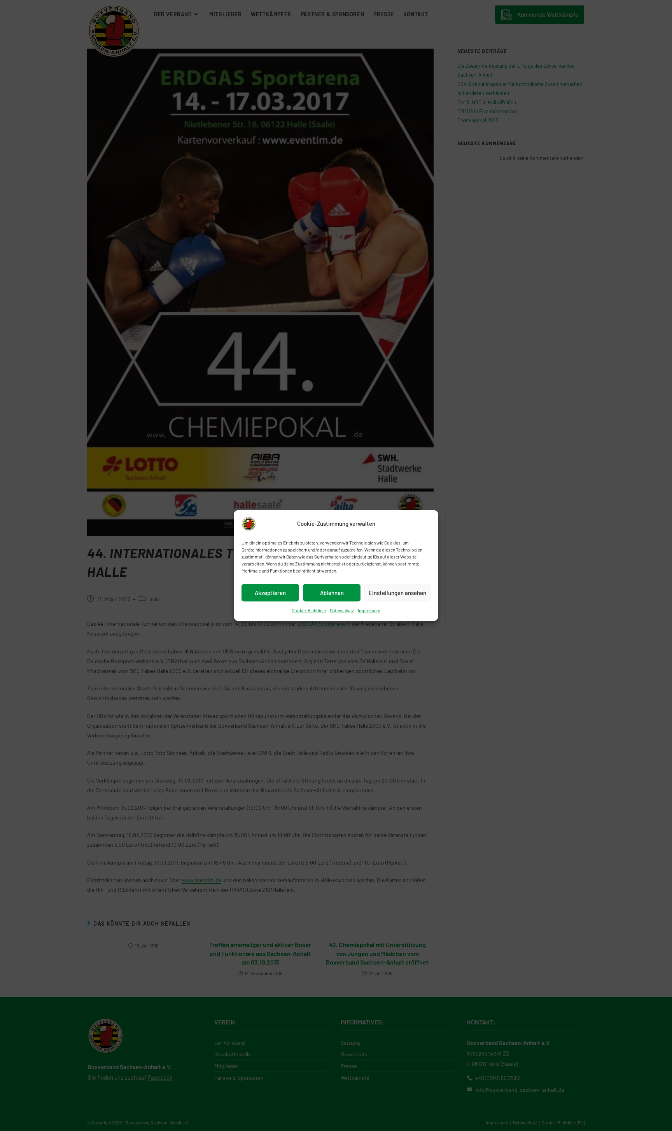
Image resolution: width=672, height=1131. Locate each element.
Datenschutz (342, 610)
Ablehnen (332, 592)
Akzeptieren (270, 592)
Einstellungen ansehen (397, 592)
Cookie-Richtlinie (309, 610)
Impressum (369, 610)
